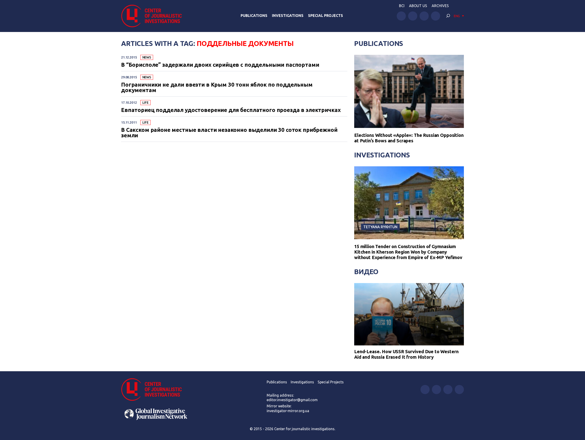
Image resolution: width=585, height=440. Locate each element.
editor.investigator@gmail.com (292, 400)
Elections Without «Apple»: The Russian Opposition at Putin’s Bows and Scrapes (409, 138)
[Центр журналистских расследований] (154, 16)
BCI (401, 6)
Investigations (287, 15)
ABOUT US (418, 6)
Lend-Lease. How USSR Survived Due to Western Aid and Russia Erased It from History (406, 354)
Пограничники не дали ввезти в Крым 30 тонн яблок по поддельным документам (217, 87)
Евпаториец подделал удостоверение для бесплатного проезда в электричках (230, 110)
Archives (440, 6)
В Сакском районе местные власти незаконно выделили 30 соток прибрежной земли (229, 132)
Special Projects (325, 15)
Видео (366, 272)
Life (145, 102)
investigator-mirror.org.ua (288, 411)
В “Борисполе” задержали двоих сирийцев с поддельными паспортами (220, 65)
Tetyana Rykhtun (380, 227)
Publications (254, 15)
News (146, 57)
